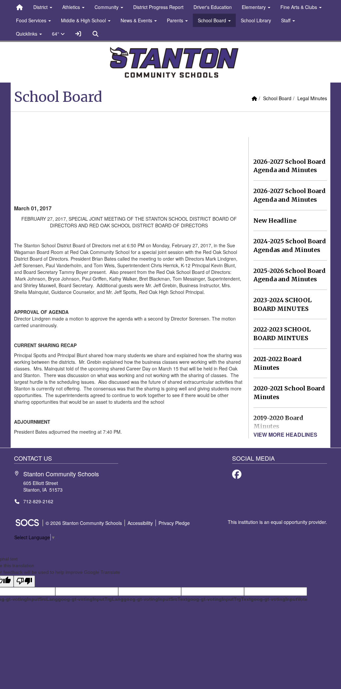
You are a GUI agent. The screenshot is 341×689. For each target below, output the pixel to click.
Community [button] (107, 7)
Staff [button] (286, 20)
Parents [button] (175, 20)
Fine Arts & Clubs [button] (299, 7)
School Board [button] (212, 20)
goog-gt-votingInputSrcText (155, 599)
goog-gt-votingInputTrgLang (91, 599)
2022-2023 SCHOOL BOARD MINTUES (282, 334)
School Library (256, 20)
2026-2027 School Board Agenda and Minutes (289, 166)
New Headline (274, 220)
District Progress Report (158, 7)
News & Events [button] (137, 20)
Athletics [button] (71, 7)
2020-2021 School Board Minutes (289, 392)
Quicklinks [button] (27, 33)
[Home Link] (19, 7)
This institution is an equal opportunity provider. (277, 522)
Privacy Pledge (174, 523)
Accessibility (140, 523)
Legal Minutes (312, 98)
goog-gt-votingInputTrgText (219, 599)
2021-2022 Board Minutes (277, 363)
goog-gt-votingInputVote (279, 599)
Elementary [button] (254, 7)
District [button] (41, 7)
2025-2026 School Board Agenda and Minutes (289, 275)
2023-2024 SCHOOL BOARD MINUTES (282, 304)
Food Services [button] (32, 20)
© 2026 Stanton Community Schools (84, 523)
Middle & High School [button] (84, 20)
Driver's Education (212, 7)
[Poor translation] (24, 581)
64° (56, 33)
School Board (277, 98)
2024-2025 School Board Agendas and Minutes (289, 245)
